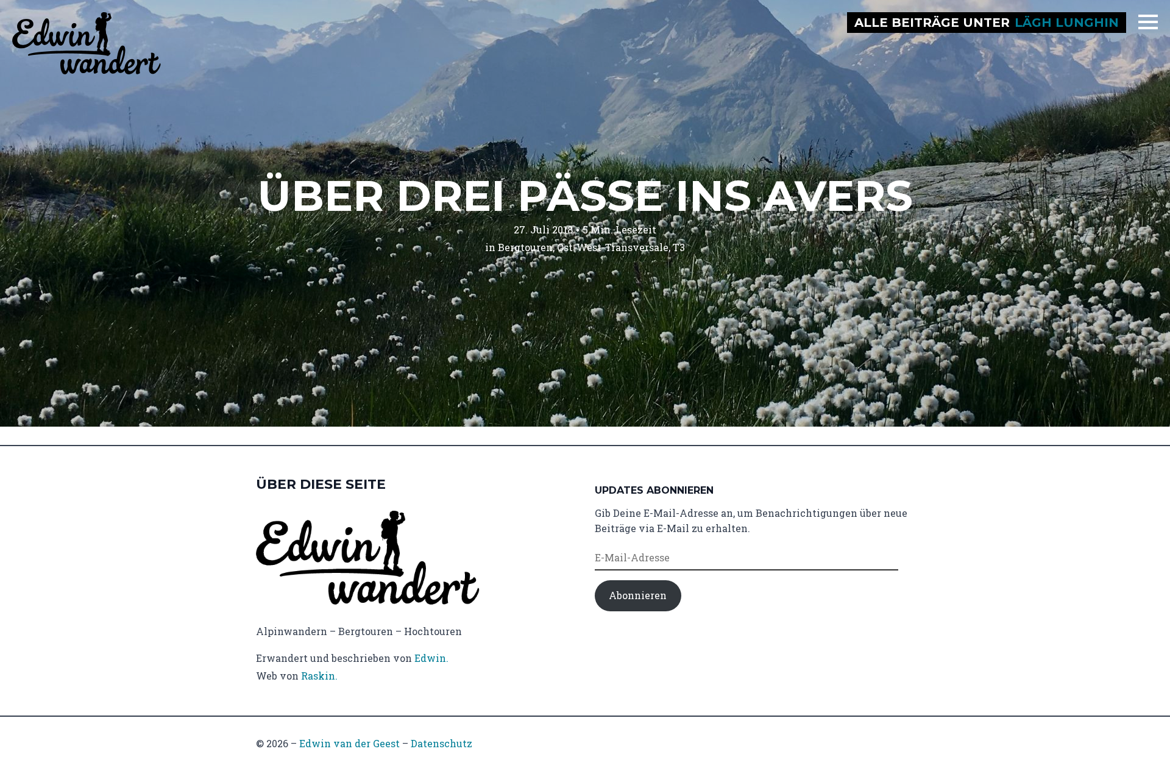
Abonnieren (638, 595)
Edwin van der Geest (349, 743)
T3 (679, 247)
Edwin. (431, 658)
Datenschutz (441, 743)
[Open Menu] (1148, 22)
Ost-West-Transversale (612, 247)
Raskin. (319, 675)
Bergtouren (525, 247)
